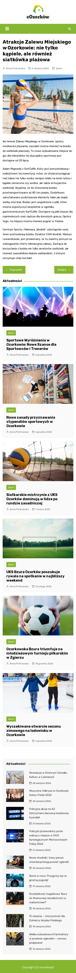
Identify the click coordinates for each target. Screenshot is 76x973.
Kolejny (62, 270)
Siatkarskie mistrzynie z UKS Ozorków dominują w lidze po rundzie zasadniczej (31, 499)
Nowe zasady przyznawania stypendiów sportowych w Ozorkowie (30, 421)
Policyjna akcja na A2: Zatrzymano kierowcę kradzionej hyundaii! (49, 813)
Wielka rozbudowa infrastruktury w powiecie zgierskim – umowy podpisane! (48, 938)
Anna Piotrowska (15, 68)
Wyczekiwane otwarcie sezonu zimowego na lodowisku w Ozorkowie (33, 730)
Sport (59, 68)
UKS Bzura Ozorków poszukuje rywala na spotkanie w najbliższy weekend (35, 576)
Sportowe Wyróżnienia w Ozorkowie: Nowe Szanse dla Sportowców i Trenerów (31, 344)
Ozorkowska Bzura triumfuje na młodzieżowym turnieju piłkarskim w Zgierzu (37, 653)
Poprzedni (16, 270)
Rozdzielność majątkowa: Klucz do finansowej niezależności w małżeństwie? (48, 898)
